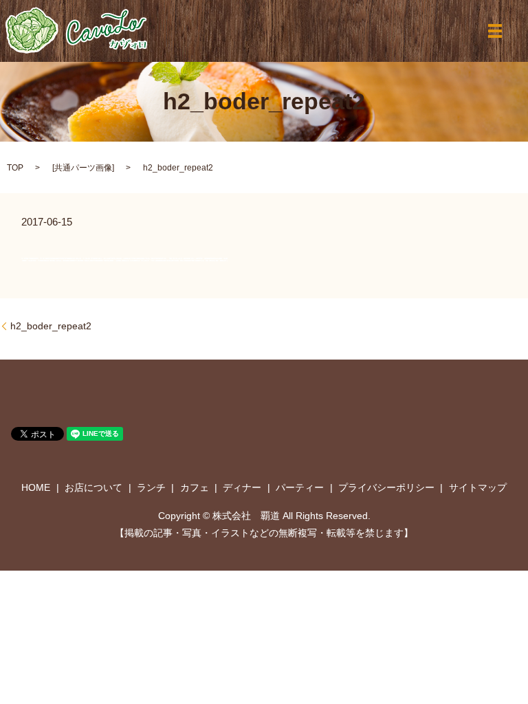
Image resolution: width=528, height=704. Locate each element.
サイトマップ (478, 487)
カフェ (194, 487)
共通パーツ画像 (83, 168)
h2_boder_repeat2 (50, 325)
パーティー (300, 487)
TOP (15, 168)
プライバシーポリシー (386, 487)
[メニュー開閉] (495, 31)
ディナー (242, 487)
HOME (35, 487)
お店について (93, 487)
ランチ (151, 487)
